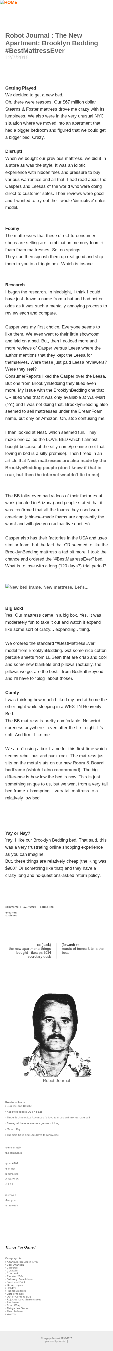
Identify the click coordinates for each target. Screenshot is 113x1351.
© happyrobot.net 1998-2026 (56, 1338)
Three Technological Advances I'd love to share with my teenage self (48, 1117)
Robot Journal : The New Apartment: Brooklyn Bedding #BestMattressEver (51, 43)
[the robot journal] (57, 1075)
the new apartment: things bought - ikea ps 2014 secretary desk (30, 953)
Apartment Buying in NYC (22, 1261)
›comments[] (13, 1147)
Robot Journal (56, 1080)
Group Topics (15, 1285)
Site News (13, 1302)
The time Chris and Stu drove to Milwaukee (33, 1134)
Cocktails (12, 1270)
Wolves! (11, 1314)
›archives (10, 1194)
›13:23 (9, 1184)
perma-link (47, 906)
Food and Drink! (16, 1282)
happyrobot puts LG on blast (24, 1111)
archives (11, 915)
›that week (11, 1205)
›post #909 (11, 1163)
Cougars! (12, 1273)
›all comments (13, 1152)
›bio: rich (10, 1168)
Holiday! (12, 1287)
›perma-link (11, 1173)
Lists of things (15, 1293)
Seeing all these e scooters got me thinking (33, 1123)
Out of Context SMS (19, 1296)
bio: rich (11, 912)
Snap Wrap (13, 1305)
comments (12, 906)
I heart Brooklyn (16, 1290)
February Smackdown (20, 1279)
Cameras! (12, 1267)
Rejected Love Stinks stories (24, 1299)
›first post (10, 1200)
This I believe (15, 1311)
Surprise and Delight (19, 1105)
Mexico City (13, 1129)
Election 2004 (15, 1276)
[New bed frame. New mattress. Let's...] (47, 587)
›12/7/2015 (12, 1179)
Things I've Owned (18, 1308)
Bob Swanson (15, 1264)
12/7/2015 (29, 906)
